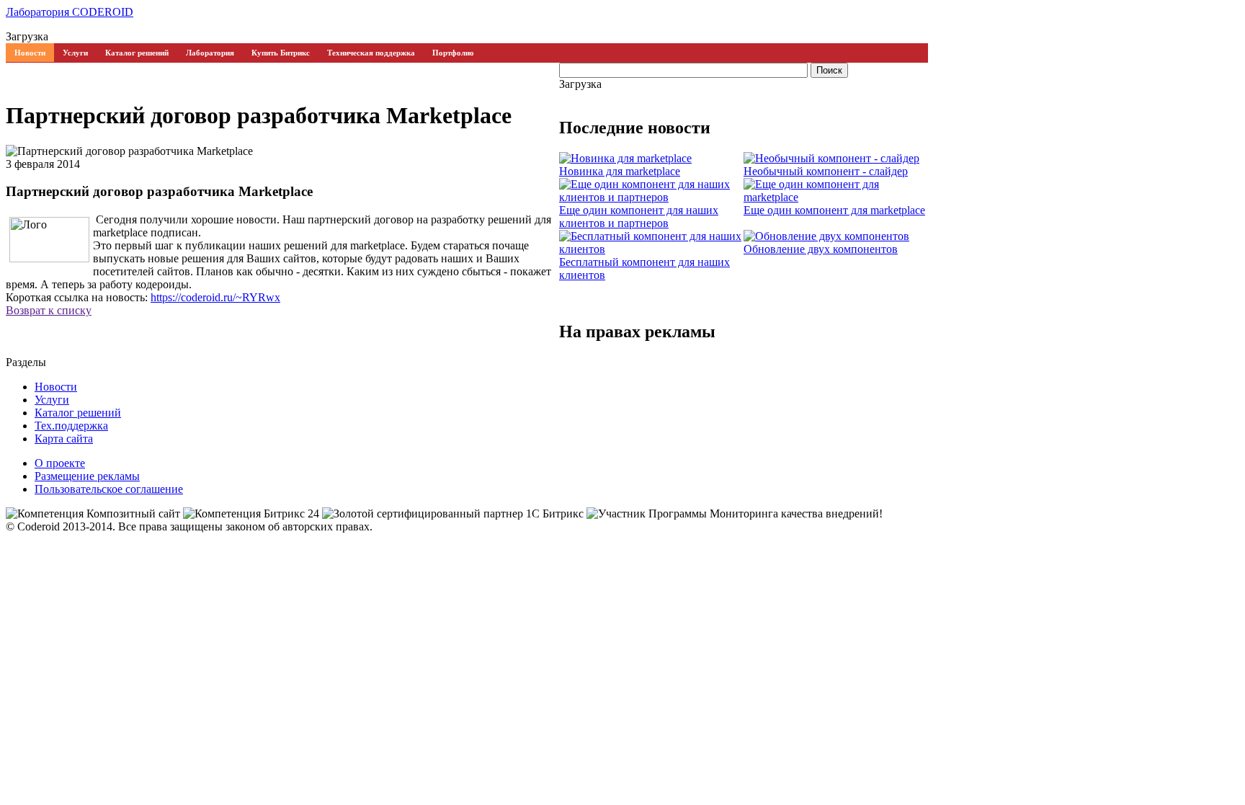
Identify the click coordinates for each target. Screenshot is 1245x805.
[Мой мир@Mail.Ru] (101, 324)
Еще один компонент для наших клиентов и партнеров (638, 216)
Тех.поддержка (71, 425)
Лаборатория (210, 52)
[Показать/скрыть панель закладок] (13, 324)
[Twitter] (43, 324)
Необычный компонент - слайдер (826, 171)
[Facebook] (29, 324)
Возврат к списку (49, 310)
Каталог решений (137, 52)
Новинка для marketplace (619, 171)
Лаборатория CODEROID (69, 12)
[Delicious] (57, 324)
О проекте (60, 463)
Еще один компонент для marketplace (834, 210)
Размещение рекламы (87, 476)
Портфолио (453, 52)
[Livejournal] (86, 324)
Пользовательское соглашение (109, 489)
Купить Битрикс (280, 52)
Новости (29, 52)
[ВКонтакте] (72, 324)
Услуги (75, 52)
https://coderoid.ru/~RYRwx (215, 297)
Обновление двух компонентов (821, 249)
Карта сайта (64, 438)
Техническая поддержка (371, 52)
